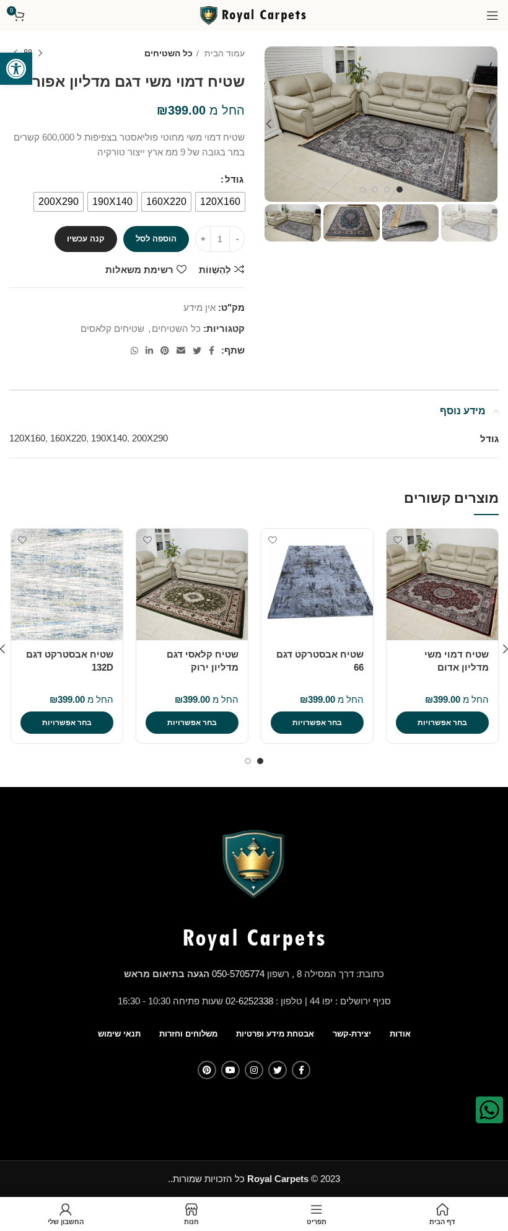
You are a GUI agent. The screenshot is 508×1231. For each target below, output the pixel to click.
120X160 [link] (27, 438)
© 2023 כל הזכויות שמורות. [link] (255, 1178)
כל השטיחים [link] (168, 53)
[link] (16, 69)
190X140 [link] (109, 438)
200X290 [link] (150, 438)
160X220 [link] (68, 438)
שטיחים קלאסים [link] (112, 328)
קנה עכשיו (86, 238)
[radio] (220, 202)
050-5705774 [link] (238, 973)
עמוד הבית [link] (223, 53)
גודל (234, 179)
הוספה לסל (156, 238)
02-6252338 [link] (249, 1001)
